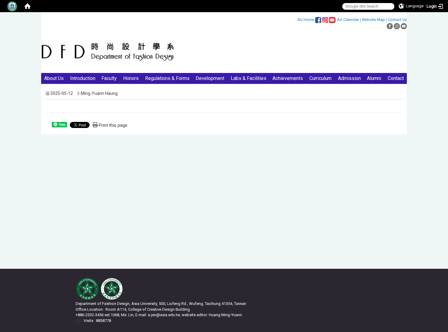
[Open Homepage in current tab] (27, 6)
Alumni (374, 78)
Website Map (373, 19)
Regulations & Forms (167, 78)
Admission (349, 78)
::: (294, 19)
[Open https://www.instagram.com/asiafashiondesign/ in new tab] (404, 25)
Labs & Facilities (248, 78)
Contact (396, 78)
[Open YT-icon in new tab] (332, 19)
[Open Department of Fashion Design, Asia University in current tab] (108, 51)
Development (210, 78)
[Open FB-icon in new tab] (318, 19)
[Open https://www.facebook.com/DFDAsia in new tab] (390, 25)
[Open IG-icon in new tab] (325, 19)
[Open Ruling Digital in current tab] (80, 320)
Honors (131, 78)
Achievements (287, 78)
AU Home (305, 19)
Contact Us (397, 19)
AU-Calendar (348, 19)
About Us (54, 78)
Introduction (82, 78)
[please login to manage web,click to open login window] (12, 6)
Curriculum (320, 78)
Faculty (109, 78)
